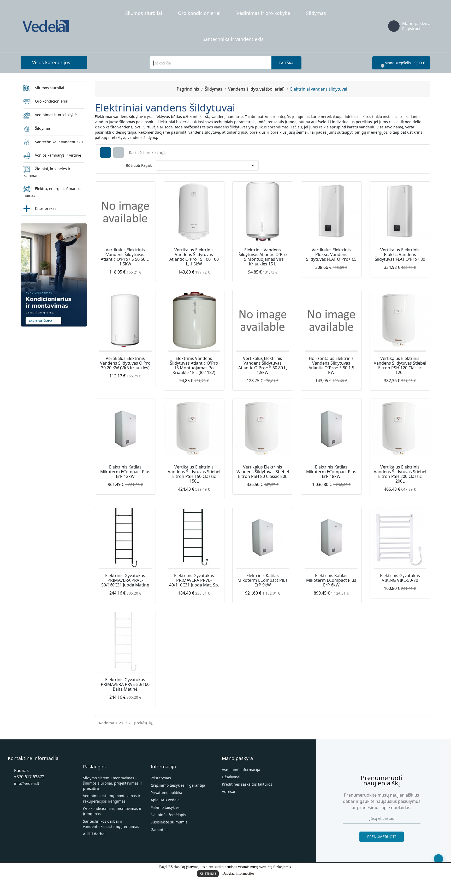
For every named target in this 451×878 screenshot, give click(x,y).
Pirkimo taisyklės (165, 807)
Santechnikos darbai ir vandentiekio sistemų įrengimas (111, 824)
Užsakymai (231, 776)
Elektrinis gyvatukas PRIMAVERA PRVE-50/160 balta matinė (125, 684)
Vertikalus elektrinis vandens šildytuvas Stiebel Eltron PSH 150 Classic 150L (194, 474)
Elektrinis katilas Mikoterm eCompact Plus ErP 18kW (331, 471)
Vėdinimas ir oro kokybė (263, 13)
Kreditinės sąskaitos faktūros (247, 784)
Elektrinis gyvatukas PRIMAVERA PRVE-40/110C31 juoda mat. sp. (194, 580)
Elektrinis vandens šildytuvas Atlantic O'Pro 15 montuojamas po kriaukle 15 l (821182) (194, 365)
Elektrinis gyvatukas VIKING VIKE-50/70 (400, 578)
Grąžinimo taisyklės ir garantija (178, 785)
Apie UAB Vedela (165, 799)
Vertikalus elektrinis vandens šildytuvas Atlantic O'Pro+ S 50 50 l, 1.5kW (125, 257)
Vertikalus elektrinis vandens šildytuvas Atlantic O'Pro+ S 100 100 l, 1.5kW (194, 257)
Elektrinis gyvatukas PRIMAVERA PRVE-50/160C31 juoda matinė (125, 580)
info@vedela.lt (26, 783)
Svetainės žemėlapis (168, 814)
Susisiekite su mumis (169, 822)
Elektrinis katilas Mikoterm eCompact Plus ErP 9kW (263, 580)
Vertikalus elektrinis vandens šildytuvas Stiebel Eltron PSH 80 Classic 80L (262, 471)
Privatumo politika (166, 792)
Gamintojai (160, 829)
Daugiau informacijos (238, 873)
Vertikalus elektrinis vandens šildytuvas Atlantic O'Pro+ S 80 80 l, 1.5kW (262, 365)
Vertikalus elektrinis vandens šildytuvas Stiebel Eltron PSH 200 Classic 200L (400, 474)
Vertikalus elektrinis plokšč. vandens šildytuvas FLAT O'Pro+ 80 (400, 254)
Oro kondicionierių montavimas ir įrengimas (112, 811)
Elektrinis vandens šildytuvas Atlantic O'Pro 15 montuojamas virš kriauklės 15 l (263, 257)
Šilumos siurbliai (143, 13)
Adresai (228, 791)
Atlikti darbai (94, 833)
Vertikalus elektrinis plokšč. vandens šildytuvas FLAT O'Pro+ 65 (331, 254)
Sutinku (208, 873)
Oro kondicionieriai (199, 13)
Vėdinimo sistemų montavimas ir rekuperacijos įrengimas (111, 798)
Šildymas (316, 13)
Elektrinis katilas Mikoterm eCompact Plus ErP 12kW (125, 471)
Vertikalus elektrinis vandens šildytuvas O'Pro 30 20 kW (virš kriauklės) (125, 363)
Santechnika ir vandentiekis (233, 39)
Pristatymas (161, 777)
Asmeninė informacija (241, 769)
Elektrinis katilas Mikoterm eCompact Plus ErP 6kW (331, 580)
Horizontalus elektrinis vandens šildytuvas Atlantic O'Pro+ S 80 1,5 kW (331, 365)
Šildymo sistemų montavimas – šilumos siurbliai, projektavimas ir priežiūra (112, 783)
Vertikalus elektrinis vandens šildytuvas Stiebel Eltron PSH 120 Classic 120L (400, 365)
